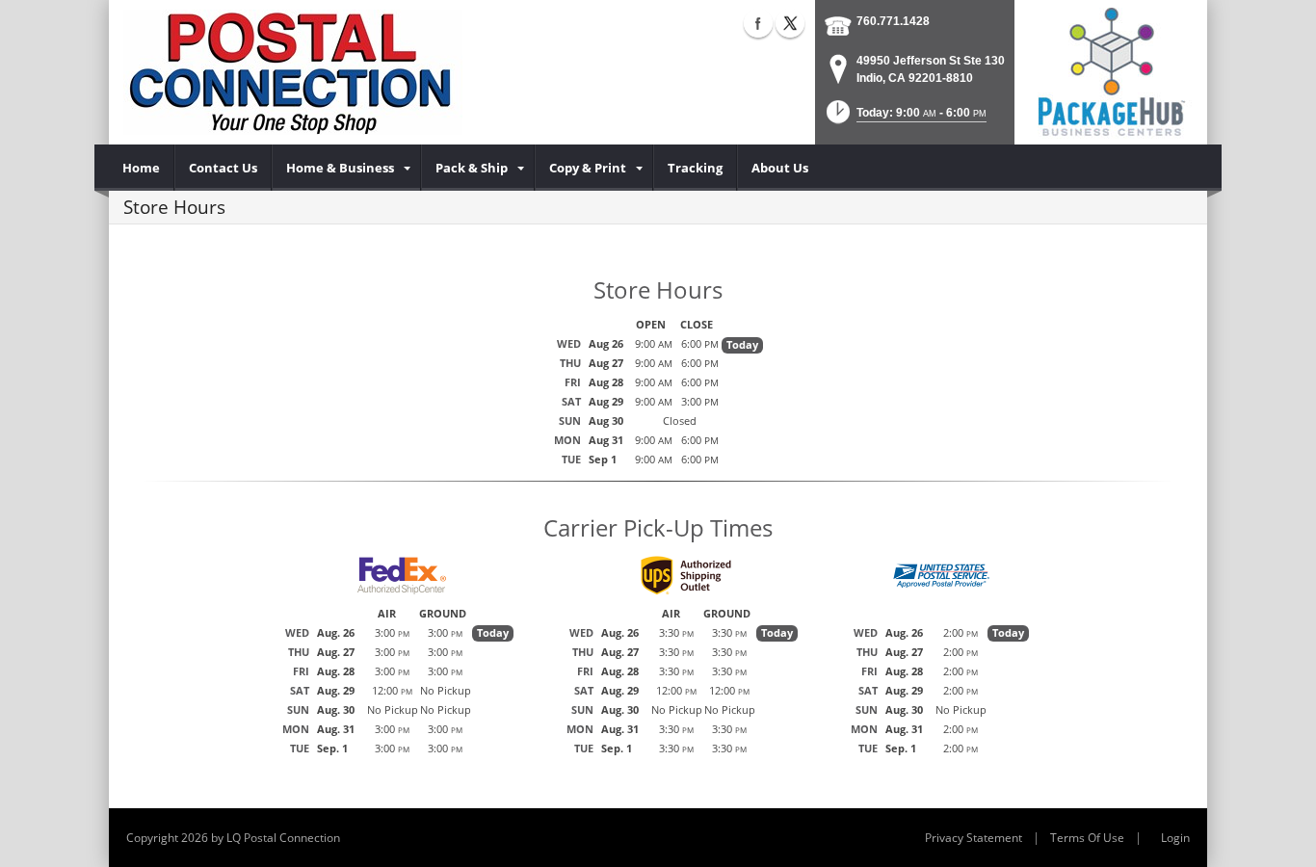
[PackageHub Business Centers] (1110, 70)
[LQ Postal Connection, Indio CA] (292, 72)
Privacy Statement (973, 837)
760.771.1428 (893, 21)
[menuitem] (141, 167)
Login (1175, 837)
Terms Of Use (1087, 837)
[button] (905, 118)
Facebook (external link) (758, 23)
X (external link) (790, 23)
